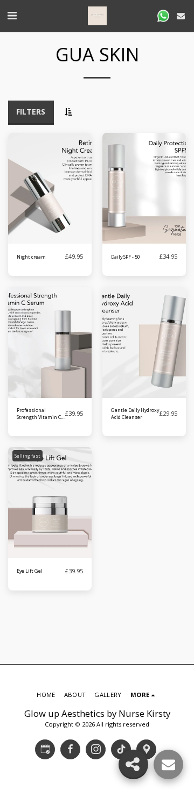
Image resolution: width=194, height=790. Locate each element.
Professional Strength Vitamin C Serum (39, 414)
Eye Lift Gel (30, 570)
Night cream (31, 256)
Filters (30, 111)
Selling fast (27, 455)
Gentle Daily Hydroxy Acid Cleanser (135, 414)
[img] (50, 188)
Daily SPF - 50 (125, 256)
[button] (12, 15)
